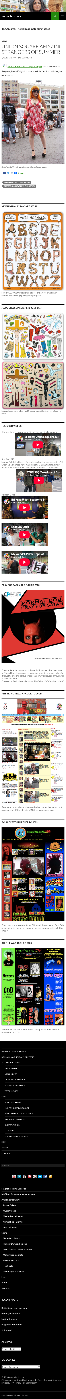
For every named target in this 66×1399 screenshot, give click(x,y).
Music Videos (11, 1074)
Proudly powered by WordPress (15, 1395)
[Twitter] (8, 173)
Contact (6, 1153)
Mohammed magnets (15, 1119)
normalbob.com (11, 16)
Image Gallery (11, 1068)
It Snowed (7, 1330)
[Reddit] (12, 173)
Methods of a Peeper (15, 1080)
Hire (4, 1142)
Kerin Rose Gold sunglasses (17, 182)
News (4, 41)
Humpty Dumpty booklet (17, 1108)
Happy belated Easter (12, 1324)
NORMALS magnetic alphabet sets (18, 1057)
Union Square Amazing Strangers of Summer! (32, 49)
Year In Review (11, 1091)
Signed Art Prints (13, 1102)
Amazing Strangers (11, 1063)
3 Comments (26, 58)
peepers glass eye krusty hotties (19, 186)
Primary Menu (62, 16)
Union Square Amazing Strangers (25, 66)
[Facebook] (4, 173)
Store (4, 1097)
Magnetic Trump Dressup (14, 1051)
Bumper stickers (12, 1125)
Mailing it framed (9, 1319)
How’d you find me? (11, 1313)
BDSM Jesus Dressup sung (14, 1308)
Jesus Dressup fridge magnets (19, 1114)
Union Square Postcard (16, 1136)
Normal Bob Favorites (15, 1085)
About (5, 1148)
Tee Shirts (9, 1131)
